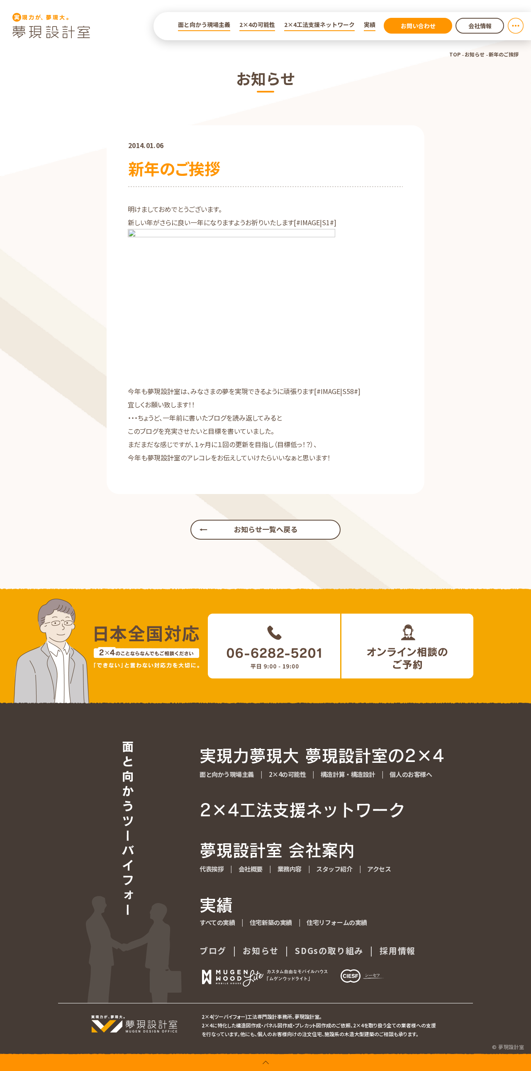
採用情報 (397, 950)
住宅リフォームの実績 (337, 922)
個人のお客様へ (411, 774)
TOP (454, 54)
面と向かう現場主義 (204, 24)
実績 (369, 24)
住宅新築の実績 (271, 922)
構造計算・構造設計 (348, 774)
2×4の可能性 (257, 24)
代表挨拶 (212, 868)
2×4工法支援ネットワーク (319, 24)
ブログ (213, 950)
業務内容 (290, 868)
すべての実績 (217, 922)
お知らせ (475, 54)
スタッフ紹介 (334, 868)
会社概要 (251, 868)
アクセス (379, 868)
